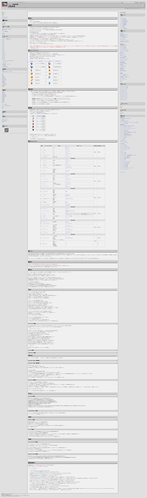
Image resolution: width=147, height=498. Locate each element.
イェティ (67, 218)
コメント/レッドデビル (125, 169)
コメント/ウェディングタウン (126, 161)
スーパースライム (46, 155)
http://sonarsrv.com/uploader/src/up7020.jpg (93, 488)
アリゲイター (68, 175)
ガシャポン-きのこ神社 (124, 86)
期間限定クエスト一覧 (123, 34)
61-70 (3, 47)
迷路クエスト (122, 55)
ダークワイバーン (69, 232)
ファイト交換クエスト (123, 75)
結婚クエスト (122, 69)
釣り (121, 81)
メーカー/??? (122, 27)
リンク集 (121, 112)
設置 (3, 114)
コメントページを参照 (32, 468)
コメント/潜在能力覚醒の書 (125, 157)
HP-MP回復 (4, 94)
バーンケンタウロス (69, 229)
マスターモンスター (6, 60)
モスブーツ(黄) (123, 152)
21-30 (3, 42)
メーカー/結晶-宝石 (123, 18)
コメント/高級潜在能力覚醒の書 (126, 134)
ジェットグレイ (68, 183)
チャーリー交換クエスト (124, 74)
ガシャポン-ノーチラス (124, 93)
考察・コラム (4, 30)
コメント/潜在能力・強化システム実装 (127, 125)
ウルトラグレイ (68, 184)
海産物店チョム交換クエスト (125, 76)
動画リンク (122, 113)
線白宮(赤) (123, 143)
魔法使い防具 (4, 79)
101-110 (3, 52)
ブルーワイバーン (69, 231)
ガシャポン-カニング (123, 91)
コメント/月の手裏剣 (124, 166)
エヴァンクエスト (123, 39)
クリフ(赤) (123, 139)
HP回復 (3, 92)
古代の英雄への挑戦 (123, 63)
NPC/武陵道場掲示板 (38, 27)
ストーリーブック (5, 118)
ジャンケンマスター (123, 79)
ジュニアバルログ (46, 204)
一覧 (15, 2)
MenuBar (122, 119)
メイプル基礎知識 (5, 31)
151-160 (3, 58)
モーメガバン (46, 167)
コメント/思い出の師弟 (125, 164)
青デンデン (67, 147)
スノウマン (45, 218)
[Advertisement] (73, 10)
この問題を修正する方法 (34, 48)
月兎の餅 (121, 45)
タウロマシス (68, 204)
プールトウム (123, 138)
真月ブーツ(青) (123, 141)
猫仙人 (67, 202)
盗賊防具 (3, 81)
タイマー (45, 170)
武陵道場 (121, 64)
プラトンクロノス (69, 166)
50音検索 (4, 65)
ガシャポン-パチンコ (123, 98)
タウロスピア (68, 205)
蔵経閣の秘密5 (122, 62)
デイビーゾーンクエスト (124, 58)
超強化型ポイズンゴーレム (48, 198)
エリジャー (45, 208)
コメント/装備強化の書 (125, 133)
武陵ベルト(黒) (38, 129)
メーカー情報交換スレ (123, 28)
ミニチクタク (68, 170)
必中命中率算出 (5, 66)
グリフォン (45, 229)
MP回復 (3, 93)
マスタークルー (68, 186)
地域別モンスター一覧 (6, 64)
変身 (3, 108)
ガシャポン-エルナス (123, 96)
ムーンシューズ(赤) (124, 142)
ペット (3, 32)
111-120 (3, 53)
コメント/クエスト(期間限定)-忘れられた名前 (128, 132)
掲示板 (48, 465)
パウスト (45, 160)
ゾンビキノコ (68, 181)
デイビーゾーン (46, 186)
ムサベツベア (68, 194)
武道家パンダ (68, 195)
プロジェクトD (122, 172)
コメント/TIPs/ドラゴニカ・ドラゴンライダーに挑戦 (129, 122)
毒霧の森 (121, 52)
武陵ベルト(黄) (38, 121)
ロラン (67, 162)
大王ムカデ (45, 156)
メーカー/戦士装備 (123, 19)
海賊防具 (3, 82)
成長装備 (3, 85)
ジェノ (45, 183)
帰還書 (3, 99)
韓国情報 (3, 24)
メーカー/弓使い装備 (123, 22)
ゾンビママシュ (46, 181)
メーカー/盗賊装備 (123, 23)
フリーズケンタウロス (69, 226)
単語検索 (18, 2)
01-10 (3, 40)
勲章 (3, 75)
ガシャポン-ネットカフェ (124, 97)
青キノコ (67, 221)
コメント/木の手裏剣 (124, 165)
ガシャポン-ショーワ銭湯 (124, 87)
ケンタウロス (68, 225)
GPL (27, 493)
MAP (121, 107)
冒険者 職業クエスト (123, 35)
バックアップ (143, 8)
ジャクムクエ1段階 (123, 56)
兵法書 (3, 100)
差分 (139, 8)
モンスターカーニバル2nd (124, 50)
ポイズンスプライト (69, 198)
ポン (66, 243)
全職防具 (3, 76)
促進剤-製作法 (4, 121)
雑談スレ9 (34, 466)
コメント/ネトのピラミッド (125, 148)
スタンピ (45, 150)
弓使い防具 (4, 80)
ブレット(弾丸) (4, 104)
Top (9, 4)
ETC (3, 122)
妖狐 (66, 191)
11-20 (3, 41)
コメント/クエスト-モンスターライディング (128, 128)
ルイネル (67, 208)
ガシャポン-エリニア (123, 90)
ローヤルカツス (68, 153)
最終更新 (21, 2)
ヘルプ (25, 2)
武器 (3, 74)
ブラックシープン (69, 156)
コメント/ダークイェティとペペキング (127, 167)
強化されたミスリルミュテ (70, 211)
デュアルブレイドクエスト (124, 40)
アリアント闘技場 (123, 47)
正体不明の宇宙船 (123, 70)
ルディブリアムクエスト (124, 51)
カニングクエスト (123, 46)
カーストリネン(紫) (124, 146)
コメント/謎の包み (124, 137)
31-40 (3, 43)
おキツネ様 (45, 191)
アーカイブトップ (5, 16)
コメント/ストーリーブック (125, 129)
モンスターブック (6, 61)
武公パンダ (45, 243)
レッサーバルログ (46, 223)
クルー (67, 185)
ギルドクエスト (122, 61)
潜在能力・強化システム (6, 71)
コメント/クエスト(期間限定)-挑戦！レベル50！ (129, 155)
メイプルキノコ (68, 165)
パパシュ (45, 221)
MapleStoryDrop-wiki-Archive (126, 118)
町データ (121, 106)
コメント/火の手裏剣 (124, 123)
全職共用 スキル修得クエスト (125, 41)
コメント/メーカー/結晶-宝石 (125, 156)
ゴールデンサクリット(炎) (125, 147)
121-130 (3, 54)
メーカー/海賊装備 (123, 24)
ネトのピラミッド (123, 67)
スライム (67, 155)
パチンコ (121, 80)
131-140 (3, 55)
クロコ (67, 176)
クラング (67, 163)
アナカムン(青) (123, 153)
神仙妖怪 (45, 202)
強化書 (3, 98)
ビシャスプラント (46, 237)
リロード (12, 2)
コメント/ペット (123, 160)
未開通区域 (122, 68)
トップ (9, 2)
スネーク (122, 151)
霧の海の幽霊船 (122, 57)
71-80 (3, 48)
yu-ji (11, 494)
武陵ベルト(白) (38, 118)
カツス (67, 152)
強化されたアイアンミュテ (70, 210)
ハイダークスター (69, 237)
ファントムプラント (56, 239)
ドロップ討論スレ (39, 466)
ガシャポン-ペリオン (123, 92)
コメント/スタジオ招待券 (125, 162)
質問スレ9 (30, 466)
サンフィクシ (68, 178)
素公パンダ (32, 21)
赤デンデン (67, 148)
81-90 (3, 49)
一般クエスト (122, 33)
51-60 (3, 46)
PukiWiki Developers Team (18, 493)
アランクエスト (122, 38)
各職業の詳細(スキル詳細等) (6, 29)
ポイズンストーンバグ (69, 199)
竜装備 (3, 86)
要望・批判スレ (45, 466)
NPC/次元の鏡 (50, 27)
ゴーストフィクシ (69, 179)
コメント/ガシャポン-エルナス (126, 127)
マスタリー (4, 105)
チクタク (67, 171)
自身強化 (3, 97)
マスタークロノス (69, 167)
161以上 (3, 59)
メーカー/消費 (122, 25)
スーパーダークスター (69, 238)
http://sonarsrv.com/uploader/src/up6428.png (53, 473)
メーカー (121, 17)
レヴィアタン (46, 232)
